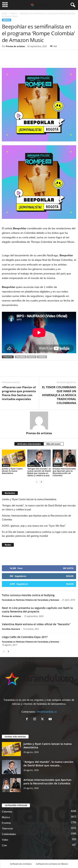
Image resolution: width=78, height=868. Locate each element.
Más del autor (53, 443)
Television (7, 828)
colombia (20, 357)
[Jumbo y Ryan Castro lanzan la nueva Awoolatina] (13, 458)
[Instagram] (35, 719)
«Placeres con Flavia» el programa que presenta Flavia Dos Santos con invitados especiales (19, 393)
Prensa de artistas (15, 46)
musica (31, 357)
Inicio (4, 13)
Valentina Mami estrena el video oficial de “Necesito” (36, 624)
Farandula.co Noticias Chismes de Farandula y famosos (30, 599)
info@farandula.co (47, 711)
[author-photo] (39, 421)
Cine (4, 845)
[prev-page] (37, 482)
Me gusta (68, 568)
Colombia (7, 811)
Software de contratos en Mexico (52, 863)
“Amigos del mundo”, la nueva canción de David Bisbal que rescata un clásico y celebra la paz (39, 472)
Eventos (6, 823)
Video (5, 839)
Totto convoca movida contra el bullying (28, 595)
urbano (42, 357)
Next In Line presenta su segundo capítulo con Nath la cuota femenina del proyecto (37, 609)
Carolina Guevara (11, 628)
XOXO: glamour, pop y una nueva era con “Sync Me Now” (33, 525)
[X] (43, 719)
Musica (13, 13)
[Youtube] (50, 719)
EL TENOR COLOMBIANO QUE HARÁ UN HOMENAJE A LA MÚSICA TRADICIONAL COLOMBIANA (59, 395)
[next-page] (41, 482)
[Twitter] (14, 60)
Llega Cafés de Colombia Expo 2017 (25, 637)
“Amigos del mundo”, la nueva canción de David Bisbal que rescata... (48, 763)
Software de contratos (21, 863)
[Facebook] (5, 60)
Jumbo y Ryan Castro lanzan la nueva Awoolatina (12, 470)
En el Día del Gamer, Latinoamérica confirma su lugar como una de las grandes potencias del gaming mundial (39, 534)
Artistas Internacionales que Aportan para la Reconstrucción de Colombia (64, 472)
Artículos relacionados (29, 443)
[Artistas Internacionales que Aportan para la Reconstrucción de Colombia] (64, 458)
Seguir (69, 576)
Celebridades (9, 834)
